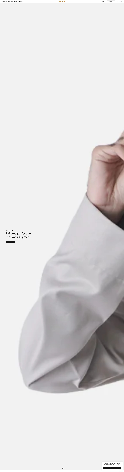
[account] (117, 1)
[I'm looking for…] (107, 1)
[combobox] (111, 1)
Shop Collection (11, 241)
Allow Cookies (112, 467)
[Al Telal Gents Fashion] (62, 1)
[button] (59, 468)
